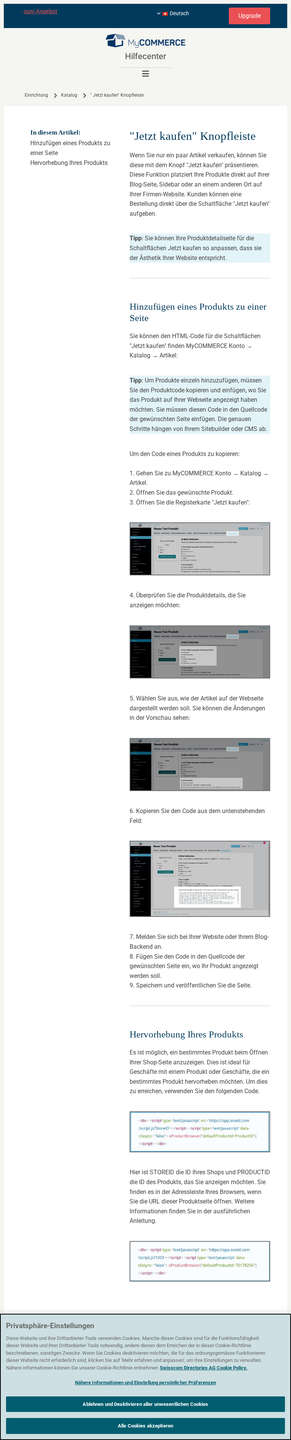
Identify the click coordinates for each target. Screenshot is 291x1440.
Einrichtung (36, 95)
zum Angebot (40, 11)
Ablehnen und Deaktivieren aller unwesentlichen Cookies (145, 1404)
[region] (145, 1377)
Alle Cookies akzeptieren (145, 1426)
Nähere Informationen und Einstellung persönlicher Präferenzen (145, 1382)
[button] (249, 16)
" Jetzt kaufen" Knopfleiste (117, 95)
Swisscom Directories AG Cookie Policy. (203, 1368)
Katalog (69, 95)
